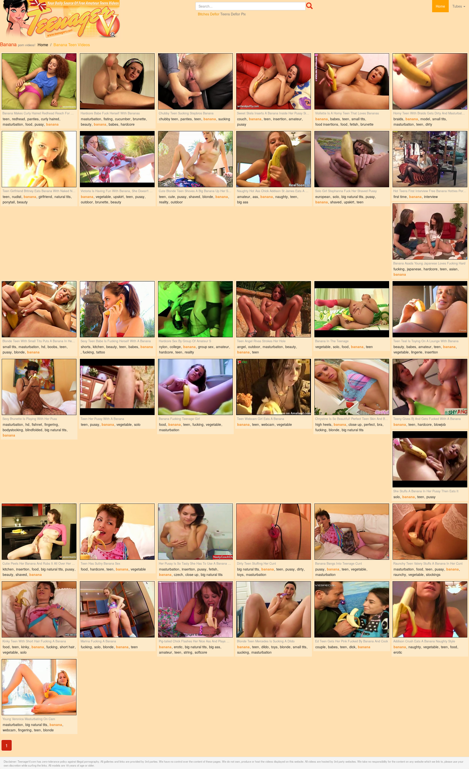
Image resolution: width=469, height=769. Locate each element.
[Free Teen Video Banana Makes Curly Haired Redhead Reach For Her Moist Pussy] (39, 81)
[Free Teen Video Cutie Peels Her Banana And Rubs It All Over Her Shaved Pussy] (39, 532)
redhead (18, 118)
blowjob (440, 424)
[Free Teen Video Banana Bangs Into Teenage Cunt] (351, 532)
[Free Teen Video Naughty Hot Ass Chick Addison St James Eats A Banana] (273, 159)
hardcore (128, 124)
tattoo (100, 352)
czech (178, 574)
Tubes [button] (457, 6)
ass (255, 196)
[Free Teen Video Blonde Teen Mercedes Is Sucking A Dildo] (273, 609)
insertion (279, 118)
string (188, 652)
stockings (433, 574)
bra (379, 424)
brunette (139, 118)
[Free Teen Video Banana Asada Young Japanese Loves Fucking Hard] (430, 231)
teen (6, 118)
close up (355, 424)
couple (320, 646)
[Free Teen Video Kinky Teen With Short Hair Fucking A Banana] (39, 609)
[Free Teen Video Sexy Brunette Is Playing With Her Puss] (39, 387)
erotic (178, 646)
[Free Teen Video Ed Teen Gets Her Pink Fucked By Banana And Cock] (351, 609)
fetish (354, 124)
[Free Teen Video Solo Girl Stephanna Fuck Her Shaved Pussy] (351, 159)
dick (352, 646)
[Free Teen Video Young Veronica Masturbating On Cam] (39, 687)
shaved (194, 196)
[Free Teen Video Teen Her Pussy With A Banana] (117, 387)
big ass (242, 201)
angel (241, 346)
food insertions (326, 124)
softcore (201, 652)
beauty (86, 124)
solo (336, 196)
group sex (205, 346)
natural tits (62, 196)
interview (431, 196)
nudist (16, 196)
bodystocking (13, 429)
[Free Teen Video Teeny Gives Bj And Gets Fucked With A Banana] (430, 387)
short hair (67, 646)
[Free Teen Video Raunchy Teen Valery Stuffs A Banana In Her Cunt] (430, 532)
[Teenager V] (97, 20)
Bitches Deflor (208, 13)
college (175, 346)
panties (33, 118)
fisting (108, 118)
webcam (267, 424)
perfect (369, 424)
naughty (281, 196)
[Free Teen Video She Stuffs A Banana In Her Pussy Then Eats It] (430, 459)
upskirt (118, 196)
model (425, 118)
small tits (358, 118)
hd (43, 346)
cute (171, 196)
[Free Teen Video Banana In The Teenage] (351, 309)
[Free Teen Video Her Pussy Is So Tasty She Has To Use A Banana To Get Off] (195, 532)
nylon (163, 346)
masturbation (13, 124)
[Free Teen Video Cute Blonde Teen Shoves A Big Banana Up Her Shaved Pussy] (195, 159)
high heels (323, 424)
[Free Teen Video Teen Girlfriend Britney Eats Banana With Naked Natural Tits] (39, 159)
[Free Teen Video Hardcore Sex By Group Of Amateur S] (195, 309)
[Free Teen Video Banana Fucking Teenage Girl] (195, 387)
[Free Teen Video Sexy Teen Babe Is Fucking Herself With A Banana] (117, 309)
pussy (39, 124)
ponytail (9, 201)
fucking (399, 268)
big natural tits (352, 196)
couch (241, 118)
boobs (52, 346)
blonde (208, 196)
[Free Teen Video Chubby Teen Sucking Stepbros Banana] (195, 81)
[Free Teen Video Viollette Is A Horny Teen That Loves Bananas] (351, 81)
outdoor (87, 201)
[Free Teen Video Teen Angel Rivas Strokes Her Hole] (273, 309)
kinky (25, 646)
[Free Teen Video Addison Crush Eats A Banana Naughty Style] (430, 609)
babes (113, 124)
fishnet (37, 424)
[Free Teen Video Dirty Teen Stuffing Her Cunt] (273, 532)
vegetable (103, 196)
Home (440, 6)
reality (163, 201)
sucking (224, 118)
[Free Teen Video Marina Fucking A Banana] (117, 609)
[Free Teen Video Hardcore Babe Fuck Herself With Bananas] (117, 81)
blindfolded (33, 429)
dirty (429, 124)
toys (240, 574)
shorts (85, 346)
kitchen (98, 346)
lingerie (416, 352)
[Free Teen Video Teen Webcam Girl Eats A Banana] (273, 387)
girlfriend (45, 196)
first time (400, 196)
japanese (414, 268)
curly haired (50, 118)
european (322, 196)
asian (453, 268)
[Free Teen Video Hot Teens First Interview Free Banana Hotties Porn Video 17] (430, 159)
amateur (295, 118)
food (28, 124)
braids (398, 118)
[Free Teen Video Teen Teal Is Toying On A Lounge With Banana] (430, 309)
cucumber (122, 118)
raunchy (400, 574)
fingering (51, 424)
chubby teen (168, 118)
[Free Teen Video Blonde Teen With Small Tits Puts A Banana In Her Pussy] (39, 309)
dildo (265, 646)
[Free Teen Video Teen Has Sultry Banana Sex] (117, 532)
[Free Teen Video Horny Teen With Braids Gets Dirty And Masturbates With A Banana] (430, 81)
